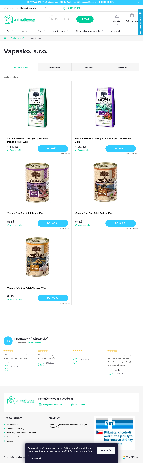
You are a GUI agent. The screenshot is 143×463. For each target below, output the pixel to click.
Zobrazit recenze (34, 343)
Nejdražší (88, 67)
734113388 (80, 404)
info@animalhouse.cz (52, 404)
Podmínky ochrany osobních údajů (21, 432)
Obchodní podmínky (28, 8)
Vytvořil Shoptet (132, 457)
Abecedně (122, 67)
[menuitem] (11, 31)
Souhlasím (106, 450)
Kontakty (10, 441)
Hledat (84, 19)
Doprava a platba (13, 437)
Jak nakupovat (9, 8)
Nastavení (36, 458)
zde (90, 451)
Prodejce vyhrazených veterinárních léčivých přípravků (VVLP (68, 426)
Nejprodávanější (20, 67)
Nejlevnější (54, 67)
